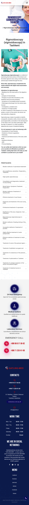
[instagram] (15, 465)
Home (14, 25)
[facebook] (10, 465)
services (14, 482)
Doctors (14, 479)
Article (14, 486)
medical (14, 475)
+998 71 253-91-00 (18, 350)
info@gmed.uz (14, 410)
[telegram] (12, 465)
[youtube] (18, 465)
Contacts (14, 490)
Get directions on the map (14, 401)
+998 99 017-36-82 (18, 343)
